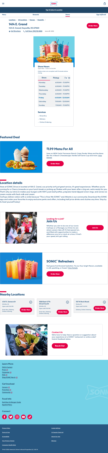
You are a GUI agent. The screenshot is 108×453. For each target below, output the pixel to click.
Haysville (40, 20)
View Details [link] (73, 268)
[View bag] (104, 3)
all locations (22, 20)
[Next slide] (66, 78)
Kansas (32, 20)
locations (12, 20)
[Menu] (3, 3)
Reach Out (60, 346)
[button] (17, 306)
